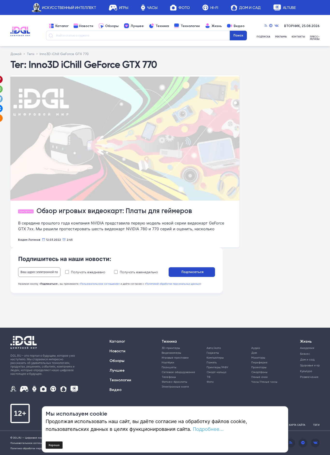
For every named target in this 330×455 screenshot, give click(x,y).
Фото (184, 7)
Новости (86, 26)
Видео (239, 26)
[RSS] (266, 26)
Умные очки (259, 377)
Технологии (190, 26)
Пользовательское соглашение (29, 442)
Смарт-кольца (216, 372)
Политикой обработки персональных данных (173, 283)
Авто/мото (214, 348)
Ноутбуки (168, 362)
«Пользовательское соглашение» (99, 283)
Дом (254, 352)
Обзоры (112, 26)
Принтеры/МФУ (217, 367)
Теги (30, 54)
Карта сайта (297, 424)
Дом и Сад (250, 7)
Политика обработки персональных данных (36, 448)
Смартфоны (259, 372)
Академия (307, 348)
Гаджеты (213, 352)
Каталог (62, 26)
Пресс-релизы (315, 38)
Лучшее (137, 26)
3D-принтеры (171, 348)
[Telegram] (271, 26)
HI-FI (214, 7)
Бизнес (305, 353)
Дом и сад (307, 359)
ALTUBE (289, 7)
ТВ (208, 377)
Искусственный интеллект (69, 7)
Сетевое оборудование (178, 372)
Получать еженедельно (139, 272)
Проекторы (258, 367)
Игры (123, 7)
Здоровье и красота (308, 365)
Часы (152, 7)
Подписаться (192, 272)
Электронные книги (175, 386)
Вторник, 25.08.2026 (302, 26)
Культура (306, 371)
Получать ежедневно (88, 272)
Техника (162, 26)
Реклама (281, 37)
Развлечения (308, 377)
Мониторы (258, 357)
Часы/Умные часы (264, 381)
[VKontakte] (276, 26)
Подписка (263, 37)
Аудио (255, 348)
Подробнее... (208, 429)
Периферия (259, 362)
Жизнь (217, 26)
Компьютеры (215, 357)
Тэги (316, 424)
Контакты (298, 37)
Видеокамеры (171, 352)
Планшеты (169, 367)
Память (212, 362)
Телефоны (169, 377)
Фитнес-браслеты (174, 381)
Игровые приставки (175, 357)
